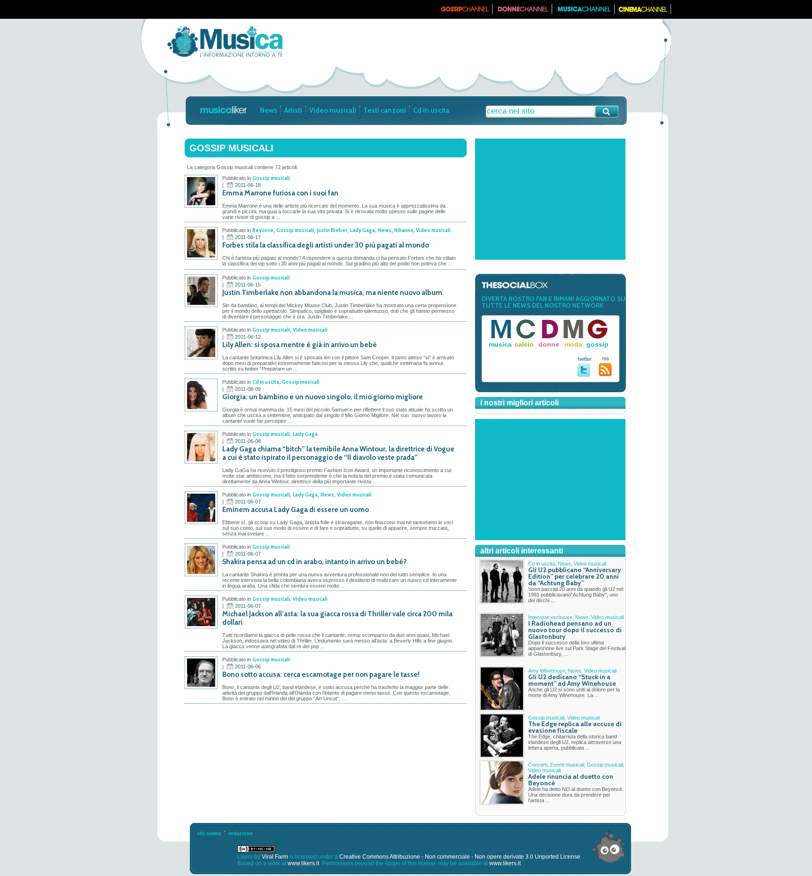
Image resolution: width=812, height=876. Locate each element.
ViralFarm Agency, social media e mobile (608, 846)
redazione (240, 833)
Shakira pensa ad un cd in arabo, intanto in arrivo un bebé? (314, 562)
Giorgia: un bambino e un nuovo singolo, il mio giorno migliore (322, 397)
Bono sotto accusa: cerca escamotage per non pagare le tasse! (321, 674)
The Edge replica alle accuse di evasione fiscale (575, 727)
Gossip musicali (271, 178)
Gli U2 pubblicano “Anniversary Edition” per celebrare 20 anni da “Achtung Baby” (574, 576)
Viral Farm (275, 856)
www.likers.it (303, 863)
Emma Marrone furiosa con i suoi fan (280, 193)
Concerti (537, 764)
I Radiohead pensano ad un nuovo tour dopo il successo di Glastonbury (575, 630)
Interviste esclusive (550, 617)
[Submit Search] (606, 111)
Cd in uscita (431, 110)
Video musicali (332, 110)
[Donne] (522, 12)
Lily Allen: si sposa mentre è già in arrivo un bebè (299, 345)
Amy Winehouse (546, 671)
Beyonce (262, 230)
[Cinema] (643, 12)
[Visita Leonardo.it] (169, 9)
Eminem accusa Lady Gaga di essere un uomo (295, 509)
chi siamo (209, 833)
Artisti (293, 110)
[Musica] (583, 12)
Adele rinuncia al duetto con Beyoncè (570, 779)
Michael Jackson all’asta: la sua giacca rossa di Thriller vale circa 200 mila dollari (337, 618)
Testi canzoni (384, 110)
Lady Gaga (362, 230)
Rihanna (403, 230)
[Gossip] (464, 12)
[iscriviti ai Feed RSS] (605, 374)
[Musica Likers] (224, 58)
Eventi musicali (567, 764)
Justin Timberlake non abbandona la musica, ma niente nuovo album (332, 292)
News (268, 110)
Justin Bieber (332, 230)
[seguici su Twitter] (585, 375)
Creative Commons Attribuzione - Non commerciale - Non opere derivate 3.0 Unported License (459, 856)
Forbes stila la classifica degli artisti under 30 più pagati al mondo (325, 245)
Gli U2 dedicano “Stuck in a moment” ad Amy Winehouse (572, 680)
